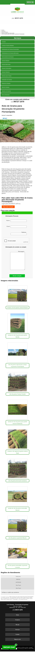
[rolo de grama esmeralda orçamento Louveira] (17, 552)
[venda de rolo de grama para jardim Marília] (17, 322)
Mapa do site (17, 639)
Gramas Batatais (5, 60)
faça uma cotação (8, 206)
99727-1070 (19, 18)
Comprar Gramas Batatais (8, 45)
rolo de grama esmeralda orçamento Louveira (17, 566)
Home (17, 615)
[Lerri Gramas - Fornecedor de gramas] (17, 9)
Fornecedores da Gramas (8, 57)
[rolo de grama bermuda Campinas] (17, 468)
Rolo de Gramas (5, 87)
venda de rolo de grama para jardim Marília (17, 336)
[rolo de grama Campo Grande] (17, 381)
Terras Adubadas (6, 94)
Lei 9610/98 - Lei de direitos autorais (20, 599)
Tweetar (5, 118)
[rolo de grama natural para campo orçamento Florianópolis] (17, 352)
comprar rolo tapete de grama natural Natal (17, 452)
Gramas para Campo (6, 75)
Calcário (4, 41)
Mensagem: (21, 251)
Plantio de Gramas (6, 83)
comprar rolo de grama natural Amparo (17, 307)
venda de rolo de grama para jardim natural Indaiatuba (17, 422)
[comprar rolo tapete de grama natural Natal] (17, 438)
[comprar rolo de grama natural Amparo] (17, 295)
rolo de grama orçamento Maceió (17, 537)
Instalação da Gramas (7, 79)
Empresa (17, 619)
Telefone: (24, 232)
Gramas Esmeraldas (6, 68)
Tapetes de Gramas (6, 91)
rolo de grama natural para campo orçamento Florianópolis (17, 365)
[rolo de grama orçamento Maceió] (17, 525)
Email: (9, 226)
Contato (17, 634)
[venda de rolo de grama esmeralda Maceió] (17, 495)
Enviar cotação (17, 275)
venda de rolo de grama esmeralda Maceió (17, 509)
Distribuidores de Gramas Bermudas (10, 53)
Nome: (8, 220)
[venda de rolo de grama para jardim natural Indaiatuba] (17, 409)
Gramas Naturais (6, 72)
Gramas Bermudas (6, 64)
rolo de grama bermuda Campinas (17, 480)
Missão (17, 624)
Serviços (17, 38)
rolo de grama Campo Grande (17, 394)
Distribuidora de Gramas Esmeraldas (10, 49)
